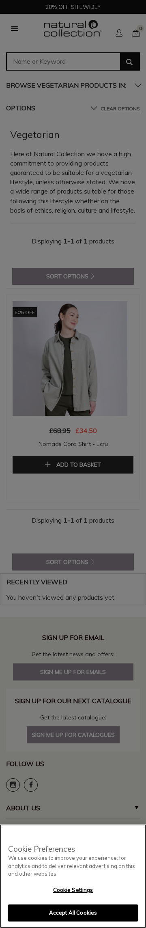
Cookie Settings (73, 890)
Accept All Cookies (73, 912)
